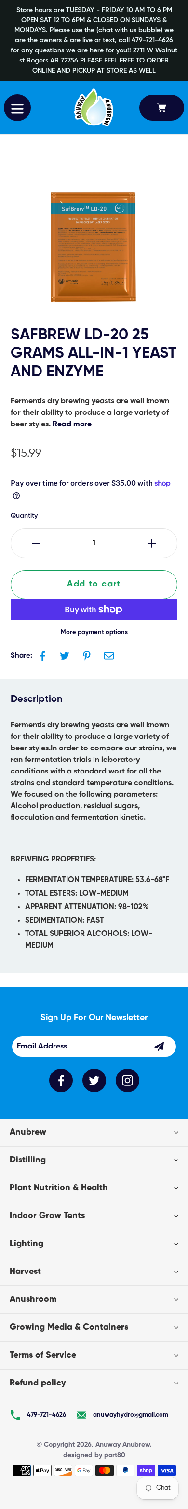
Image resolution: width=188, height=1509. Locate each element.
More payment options (94, 632)
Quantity (24, 515)
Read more (72, 424)
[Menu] (17, 107)
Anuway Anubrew (122, 1444)
